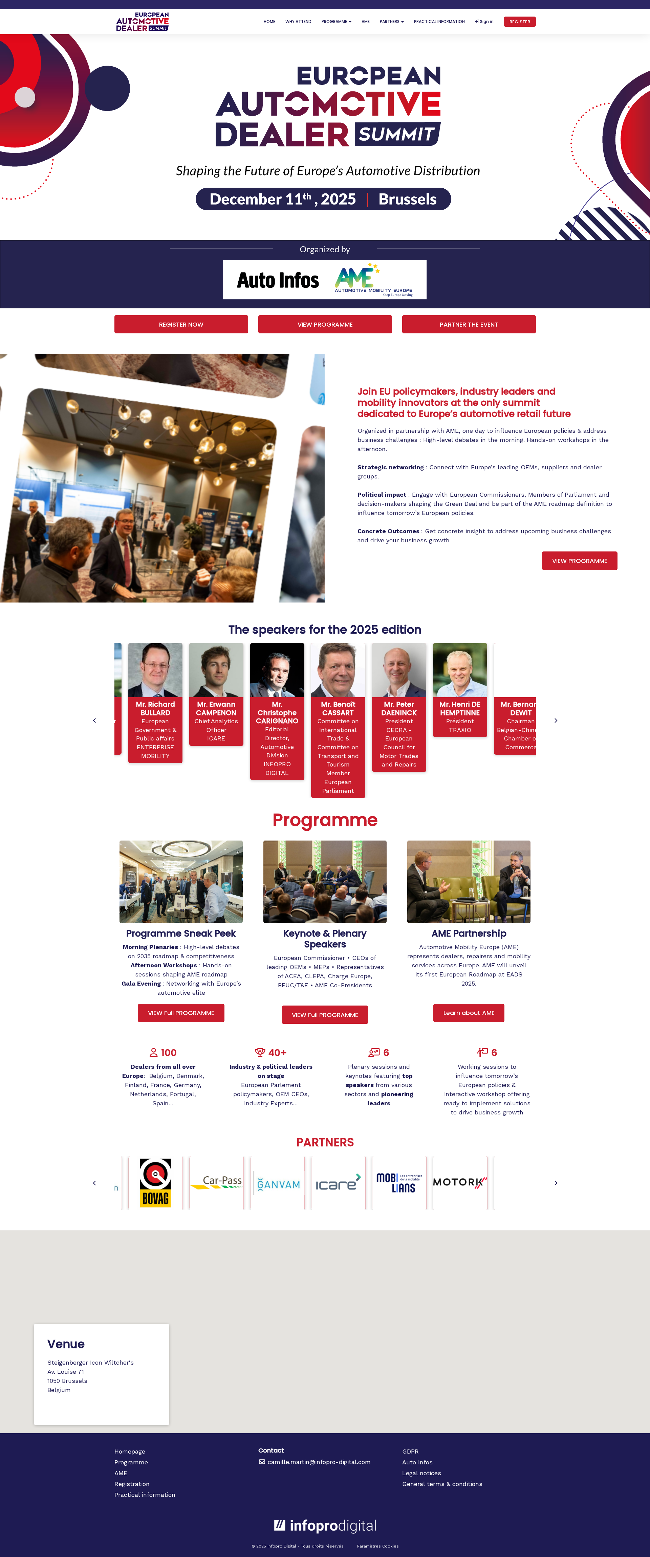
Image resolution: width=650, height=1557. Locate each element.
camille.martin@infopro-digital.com (318, 1461)
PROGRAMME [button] (335, 21)
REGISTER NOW (181, 324)
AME (366, 21)
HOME (269, 21)
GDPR (410, 1451)
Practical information (144, 1494)
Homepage (129, 1451)
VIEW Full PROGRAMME (181, 1013)
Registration (132, 1483)
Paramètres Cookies (378, 1546)
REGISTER (520, 22)
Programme (131, 1462)
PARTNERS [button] (390, 21)
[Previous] (94, 720)
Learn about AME (469, 1013)
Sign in (486, 21)
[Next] (555, 720)
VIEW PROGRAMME (325, 324)
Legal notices (421, 1473)
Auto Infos (417, 1462)
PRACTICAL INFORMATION (439, 21)
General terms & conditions (442, 1483)
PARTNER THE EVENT (469, 324)
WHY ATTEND (298, 21)
